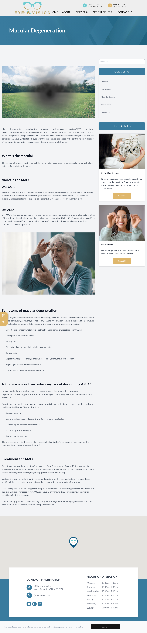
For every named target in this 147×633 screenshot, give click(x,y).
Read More (121, 196)
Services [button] (81, 12)
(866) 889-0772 (42, 595)
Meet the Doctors (108, 97)
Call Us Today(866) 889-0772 (95, 5)
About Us (105, 81)
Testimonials (106, 105)
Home (54, 12)
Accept (105, 627)
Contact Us (125, 12)
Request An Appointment (120, 5)
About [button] (66, 12)
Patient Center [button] (102, 12)
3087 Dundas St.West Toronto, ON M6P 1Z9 (48, 587)
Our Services (106, 89)
